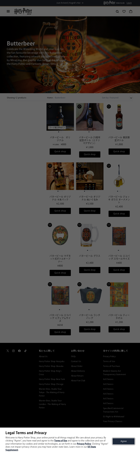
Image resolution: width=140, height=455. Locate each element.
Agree (124, 441)
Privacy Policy (84, 444)
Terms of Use (60, 440)
